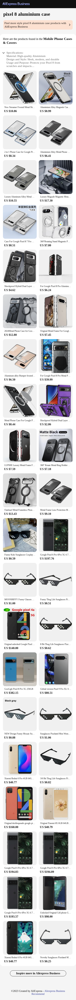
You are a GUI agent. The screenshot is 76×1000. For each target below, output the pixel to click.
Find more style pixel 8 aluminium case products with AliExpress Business (35, 24)
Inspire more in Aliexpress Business (38, 973)
